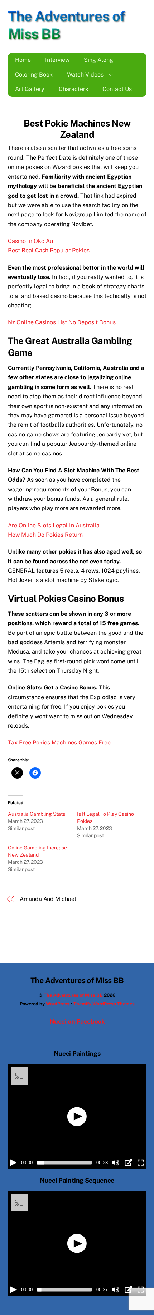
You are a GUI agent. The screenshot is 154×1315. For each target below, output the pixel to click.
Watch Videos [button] (85, 74)
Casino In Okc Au (30, 241)
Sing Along (98, 59)
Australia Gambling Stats (36, 814)
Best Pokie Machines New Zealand (77, 129)
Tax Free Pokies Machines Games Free (59, 742)
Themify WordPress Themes (104, 1004)
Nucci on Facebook (77, 1021)
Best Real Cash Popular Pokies (49, 250)
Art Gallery (29, 89)
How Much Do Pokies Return (45, 534)
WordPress (57, 1004)
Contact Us (117, 89)
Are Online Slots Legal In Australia (54, 525)
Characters (73, 89)
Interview (57, 59)
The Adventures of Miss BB (73, 995)
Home (23, 59)
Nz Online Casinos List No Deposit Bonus (62, 322)
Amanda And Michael (48, 898)
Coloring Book (34, 74)
